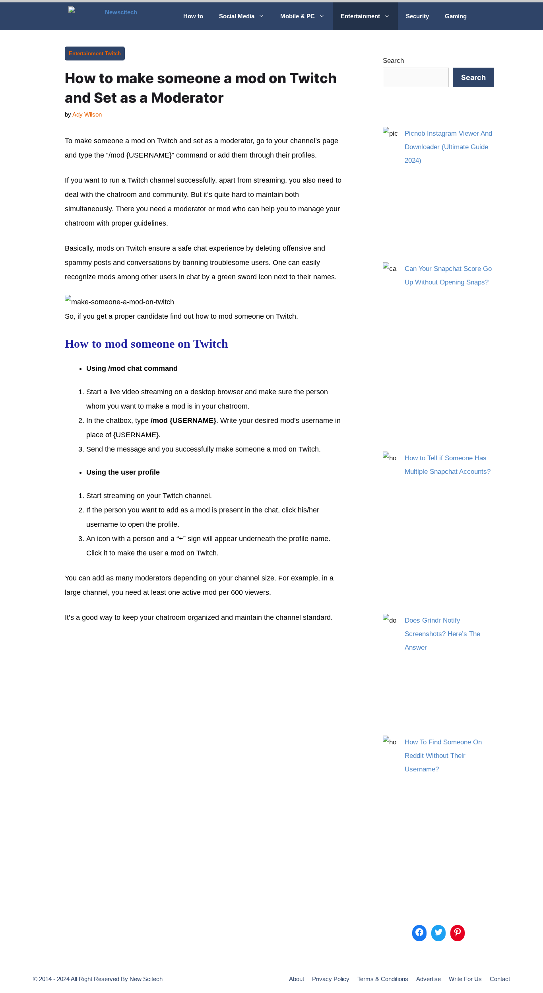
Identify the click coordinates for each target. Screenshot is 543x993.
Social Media (236, 16)
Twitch (113, 53)
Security (417, 16)
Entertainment (360, 16)
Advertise (428, 978)
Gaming (456, 16)
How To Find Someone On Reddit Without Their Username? (443, 755)
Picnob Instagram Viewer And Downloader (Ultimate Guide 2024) (448, 147)
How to (193, 16)
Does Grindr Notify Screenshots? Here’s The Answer (442, 634)
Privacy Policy (330, 978)
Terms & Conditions (382, 978)
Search (393, 60)
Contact (500, 978)
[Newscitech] (119, 16)
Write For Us (465, 978)
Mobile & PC (297, 16)
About (296, 978)
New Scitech (146, 978)
